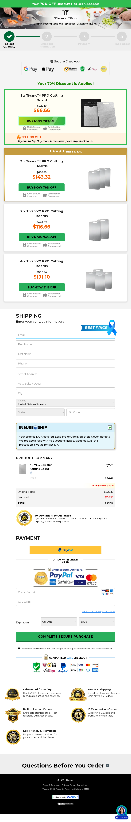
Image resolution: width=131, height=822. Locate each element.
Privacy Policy (68, 785)
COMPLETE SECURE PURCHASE (65, 636)
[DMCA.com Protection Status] (65, 804)
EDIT (33, 478)
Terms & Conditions (51, 785)
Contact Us (82, 785)
